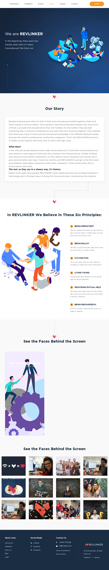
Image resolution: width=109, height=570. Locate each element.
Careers (63, 4)
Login (97, 3)
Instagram (37, 550)
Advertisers (14, 4)
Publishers (28, 4)
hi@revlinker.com (65, 546)
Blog (6, 553)
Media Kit (87, 557)
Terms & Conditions (63, 550)
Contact (74, 4)
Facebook (36, 546)
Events (40, 4)
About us (8, 550)
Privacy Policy (61, 554)
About (51, 4)
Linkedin (36, 543)
